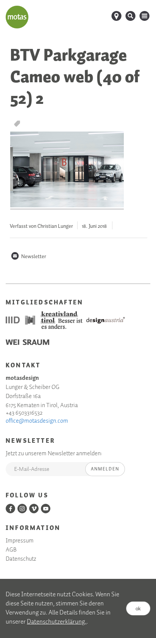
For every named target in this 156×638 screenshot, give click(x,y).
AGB (11, 550)
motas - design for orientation (17, 17)
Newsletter (28, 256)
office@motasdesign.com (37, 421)
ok (138, 608)
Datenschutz (21, 559)
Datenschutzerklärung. (56, 622)
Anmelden (105, 469)
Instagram (22, 508)
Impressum (20, 541)
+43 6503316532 (24, 413)
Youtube (45, 508)
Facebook (10, 508)
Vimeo (34, 508)
